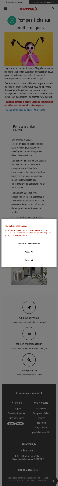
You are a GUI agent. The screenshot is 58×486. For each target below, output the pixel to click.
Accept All (29, 252)
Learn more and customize (29, 244)
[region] (29, 243)
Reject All (29, 260)
